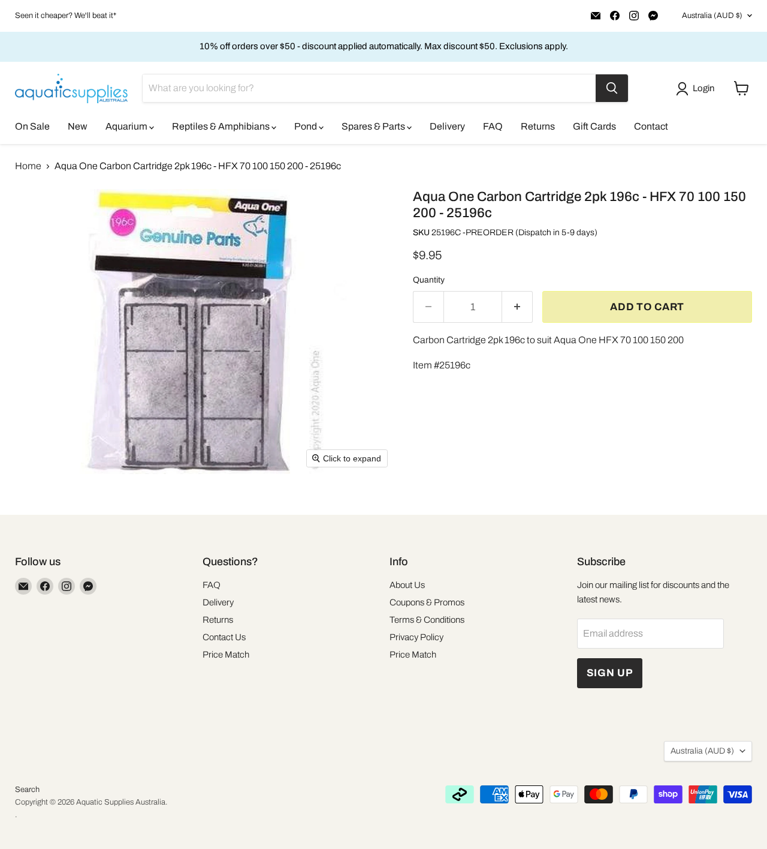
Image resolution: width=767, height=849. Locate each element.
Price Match (226, 654)
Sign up (610, 673)
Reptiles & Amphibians (221, 126)
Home (28, 166)
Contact (651, 126)
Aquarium (127, 126)
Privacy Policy (416, 637)
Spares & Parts (374, 126)
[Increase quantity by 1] (517, 307)
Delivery (447, 126)
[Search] (612, 88)
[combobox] (369, 88)
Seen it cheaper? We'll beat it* (65, 15)
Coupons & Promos (426, 602)
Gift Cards (594, 126)
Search (27, 789)
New (77, 126)
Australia (712, 15)
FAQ (493, 126)
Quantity (429, 279)
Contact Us (224, 637)
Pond (306, 126)
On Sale (32, 126)
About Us (407, 585)
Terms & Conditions (426, 620)
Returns (538, 126)
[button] (697, 89)
